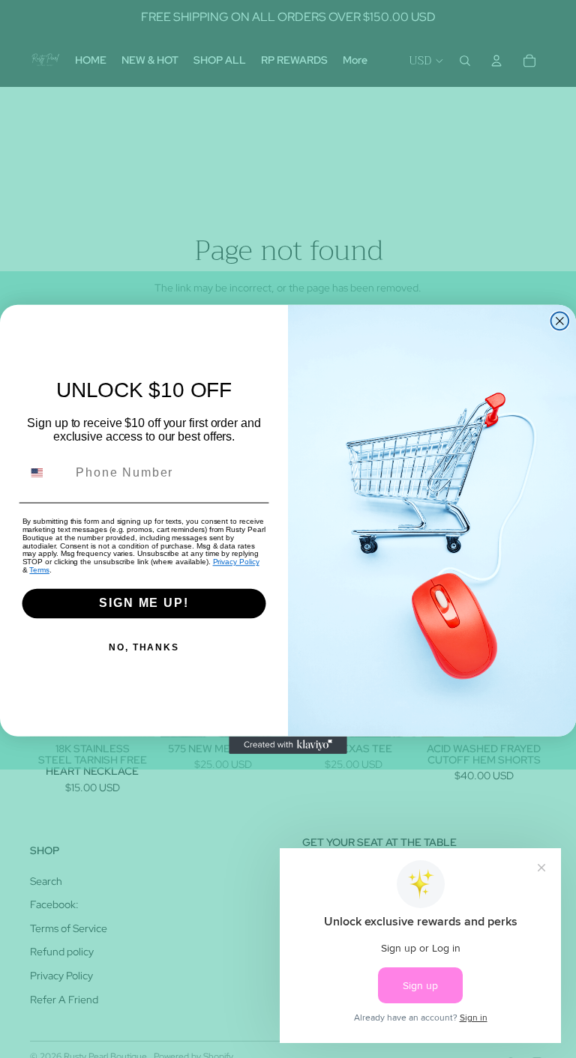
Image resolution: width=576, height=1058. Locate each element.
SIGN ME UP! (143, 602)
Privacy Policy (236, 561)
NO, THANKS (144, 648)
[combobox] (46, 472)
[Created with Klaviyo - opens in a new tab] (288, 745)
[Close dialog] (560, 321)
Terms (39, 570)
